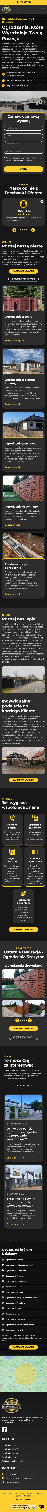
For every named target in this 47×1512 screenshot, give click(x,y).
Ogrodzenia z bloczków (10, 1449)
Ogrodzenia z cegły (9, 1445)
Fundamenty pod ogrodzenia (13, 1461)
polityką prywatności (28, 160)
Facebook (14, 192)
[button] (43, 9)
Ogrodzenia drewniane (10, 1457)
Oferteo (34, 192)
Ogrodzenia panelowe (10, 1453)
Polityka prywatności (23, 1500)
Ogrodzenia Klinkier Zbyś (27, 1493)
